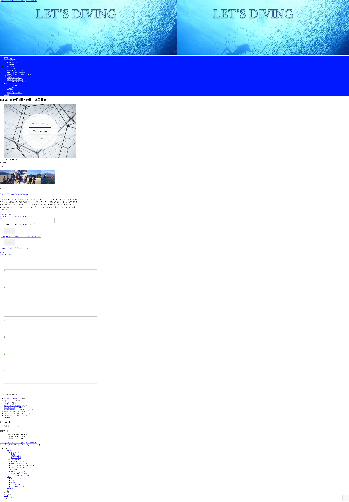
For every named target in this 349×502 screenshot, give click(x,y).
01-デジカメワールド (7, 214)
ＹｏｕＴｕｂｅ (16, 478)
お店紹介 (6, 404)
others (9, 477)
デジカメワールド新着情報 (12, 406)
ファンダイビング (9, 408)
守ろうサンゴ (15, 480)
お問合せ (6, 402)
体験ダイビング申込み (18, 471)
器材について (15, 454)
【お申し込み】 (9, 400)
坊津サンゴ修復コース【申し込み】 (15, 409)
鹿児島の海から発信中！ (12, 398)
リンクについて (16, 484)
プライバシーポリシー (18, 486)
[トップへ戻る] (0, 501)
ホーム (9, 450)
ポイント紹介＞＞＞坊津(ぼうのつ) (15, 413)
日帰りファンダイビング (12, 411)
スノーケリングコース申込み (20, 475)
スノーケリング (16, 458)
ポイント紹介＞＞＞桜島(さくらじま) (16, 415)
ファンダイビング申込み (19, 473)
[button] (18, 426)
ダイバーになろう (13, 452)
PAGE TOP (340, 485)
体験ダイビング (16, 456)
